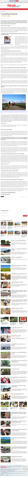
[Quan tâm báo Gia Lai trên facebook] (10, 1)
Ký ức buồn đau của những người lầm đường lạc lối (24, 236)
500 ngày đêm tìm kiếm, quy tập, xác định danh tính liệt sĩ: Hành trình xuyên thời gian (19, 448)
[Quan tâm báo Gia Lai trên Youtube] (13, 1)
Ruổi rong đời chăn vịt (10, 235)
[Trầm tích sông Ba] (17, 232)
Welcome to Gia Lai (16, 2)
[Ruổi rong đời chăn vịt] (10, 232)
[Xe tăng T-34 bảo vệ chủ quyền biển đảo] (6, 243)
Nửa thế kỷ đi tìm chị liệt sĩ (16, 335)
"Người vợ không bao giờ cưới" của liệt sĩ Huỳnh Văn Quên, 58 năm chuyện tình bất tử (18, 413)
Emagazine (21, 2)
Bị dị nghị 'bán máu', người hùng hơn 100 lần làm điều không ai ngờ (18, 422)
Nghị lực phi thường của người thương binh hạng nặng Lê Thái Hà (4, 408)
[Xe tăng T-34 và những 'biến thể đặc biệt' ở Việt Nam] (6, 251)
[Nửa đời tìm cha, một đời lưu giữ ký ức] (6, 276)
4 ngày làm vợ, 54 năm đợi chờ (13, 408)
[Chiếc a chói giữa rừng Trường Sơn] (6, 396)
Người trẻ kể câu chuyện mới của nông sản (19, 265)
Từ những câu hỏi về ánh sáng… (17, 456)
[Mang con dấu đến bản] (24, 224)
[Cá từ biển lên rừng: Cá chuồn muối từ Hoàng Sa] (6, 347)
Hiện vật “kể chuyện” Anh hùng (17, 282)
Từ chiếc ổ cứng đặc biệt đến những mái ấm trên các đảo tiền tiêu (19, 430)
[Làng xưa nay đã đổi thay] (17, 224)
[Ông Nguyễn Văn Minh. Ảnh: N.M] (7, 39)
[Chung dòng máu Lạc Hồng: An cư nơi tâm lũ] (5, 319)
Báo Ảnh (5, 2)
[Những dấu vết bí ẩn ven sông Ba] (6, 311)
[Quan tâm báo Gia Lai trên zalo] (11, 1)
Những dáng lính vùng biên (3, 235)
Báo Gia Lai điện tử (14, 5)
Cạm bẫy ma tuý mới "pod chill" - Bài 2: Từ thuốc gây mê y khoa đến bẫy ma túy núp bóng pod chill (19, 291)
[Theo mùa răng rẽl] (6, 371)
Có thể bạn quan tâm (6, 220)
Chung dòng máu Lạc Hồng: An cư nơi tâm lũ (4, 323)
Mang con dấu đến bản (24, 227)
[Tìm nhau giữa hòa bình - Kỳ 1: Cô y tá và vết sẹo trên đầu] (4, 224)
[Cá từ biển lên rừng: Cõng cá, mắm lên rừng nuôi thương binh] (6, 363)
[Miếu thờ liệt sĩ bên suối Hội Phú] (23, 319)
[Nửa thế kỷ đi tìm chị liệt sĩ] (6, 338)
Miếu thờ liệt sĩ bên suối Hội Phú (22, 323)
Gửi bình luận (25, 215)
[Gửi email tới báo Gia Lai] (14, 1)
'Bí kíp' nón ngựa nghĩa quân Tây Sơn (22, 408)
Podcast (12, 2)
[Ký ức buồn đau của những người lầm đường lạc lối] (24, 232)
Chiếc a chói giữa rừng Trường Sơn (17, 393)
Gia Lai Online (4, 467)
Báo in (8, 2)
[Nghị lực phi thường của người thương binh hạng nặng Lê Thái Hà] (5, 404)
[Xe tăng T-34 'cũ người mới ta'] (6, 260)
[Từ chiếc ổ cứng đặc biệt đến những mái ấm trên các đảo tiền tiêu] (6, 432)
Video (2, 2)
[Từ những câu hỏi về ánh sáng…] (6, 459)
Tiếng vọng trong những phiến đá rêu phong (18, 438)
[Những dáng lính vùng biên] (4, 232)
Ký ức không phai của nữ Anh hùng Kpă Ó (18, 377)
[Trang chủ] (1, 9)
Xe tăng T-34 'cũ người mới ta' (16, 257)
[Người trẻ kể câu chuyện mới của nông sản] (6, 268)
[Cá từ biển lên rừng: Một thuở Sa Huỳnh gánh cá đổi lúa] (6, 388)
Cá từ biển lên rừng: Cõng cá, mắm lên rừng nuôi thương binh (19, 361)
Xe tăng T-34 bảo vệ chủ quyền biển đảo (18, 240)
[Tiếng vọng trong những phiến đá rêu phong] (6, 440)
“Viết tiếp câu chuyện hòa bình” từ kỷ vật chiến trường (10, 227)
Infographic (25, 2)
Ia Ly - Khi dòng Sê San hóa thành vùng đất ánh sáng (13, 324)
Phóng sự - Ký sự (3, 11)
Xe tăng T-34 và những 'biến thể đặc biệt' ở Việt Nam (19, 249)
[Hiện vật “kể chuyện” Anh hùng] (6, 285)
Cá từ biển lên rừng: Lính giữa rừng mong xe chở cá (18, 353)
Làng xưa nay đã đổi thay (17, 227)
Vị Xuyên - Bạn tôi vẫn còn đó (16, 327)
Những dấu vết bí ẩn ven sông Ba (17, 308)
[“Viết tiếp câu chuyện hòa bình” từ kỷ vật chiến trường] (10, 224)
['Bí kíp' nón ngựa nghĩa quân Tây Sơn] (23, 404)
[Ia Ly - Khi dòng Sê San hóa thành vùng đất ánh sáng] (14, 319)
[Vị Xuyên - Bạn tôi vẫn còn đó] (6, 330)
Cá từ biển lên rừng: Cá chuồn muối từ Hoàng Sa (18, 345)
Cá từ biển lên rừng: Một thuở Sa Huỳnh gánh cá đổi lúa (18, 386)
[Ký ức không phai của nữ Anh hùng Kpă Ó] (6, 380)
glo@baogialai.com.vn (4, 470)
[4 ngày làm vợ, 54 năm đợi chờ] (14, 404)
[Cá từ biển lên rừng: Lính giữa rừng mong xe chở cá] (6, 355)
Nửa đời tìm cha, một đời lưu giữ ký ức (19, 273)
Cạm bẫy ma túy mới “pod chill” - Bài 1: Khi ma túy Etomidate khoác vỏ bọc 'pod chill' (19, 300)
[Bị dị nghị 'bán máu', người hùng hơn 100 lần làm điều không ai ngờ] (6, 424)
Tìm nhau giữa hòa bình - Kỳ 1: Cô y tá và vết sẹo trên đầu (3, 227)
